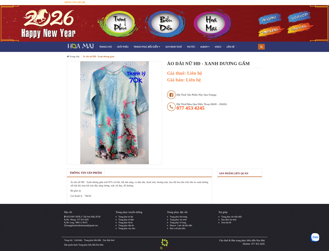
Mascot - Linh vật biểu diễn (181, 225)
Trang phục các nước (178, 219)
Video (218, 46)
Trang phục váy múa (126, 228)
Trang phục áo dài (125, 217)
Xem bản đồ (226, 222)
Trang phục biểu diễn (146, 46)
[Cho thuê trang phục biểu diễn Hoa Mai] (80, 46)
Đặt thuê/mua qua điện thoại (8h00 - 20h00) (201, 107)
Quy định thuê (173, 46)
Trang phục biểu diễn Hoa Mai (90, 245)
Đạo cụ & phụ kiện (177, 228)
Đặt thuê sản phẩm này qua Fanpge (196, 94)
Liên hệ (230, 46)
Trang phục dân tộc (126, 225)
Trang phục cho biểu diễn (231, 217)
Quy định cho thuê (228, 219)
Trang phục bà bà (125, 222)
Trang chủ (105, 46)
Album (204, 46)
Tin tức (191, 46)
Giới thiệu (123, 46)
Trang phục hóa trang (178, 217)
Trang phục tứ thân (126, 219)
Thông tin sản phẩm (86, 172)
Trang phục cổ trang (178, 222)
